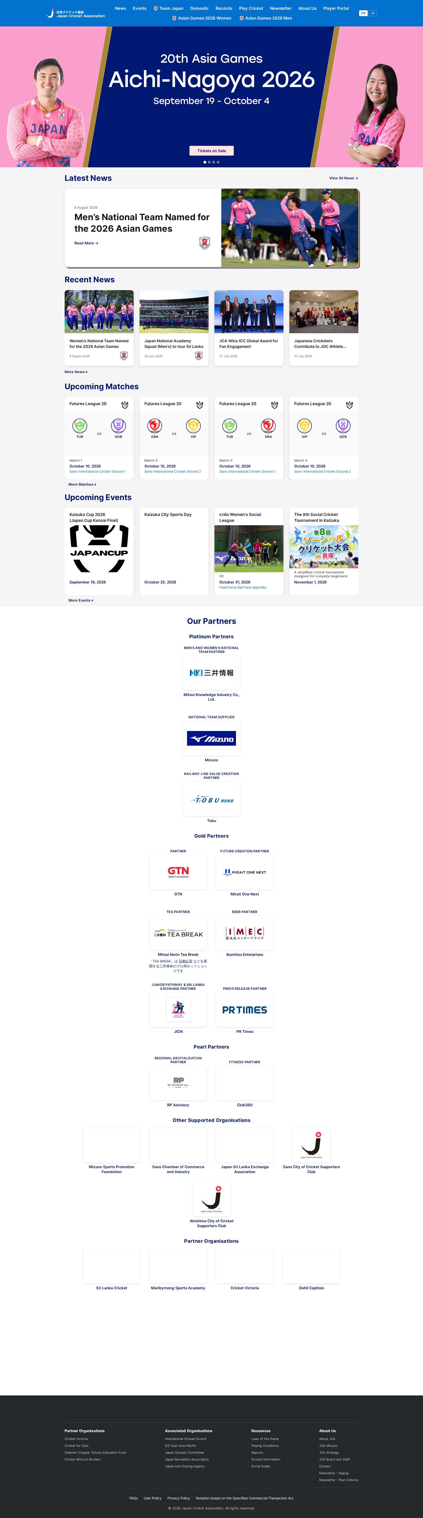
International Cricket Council (185, 1455)
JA (373, 13)
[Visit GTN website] (178, 872)
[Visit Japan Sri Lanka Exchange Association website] (244, 1145)
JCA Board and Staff (334, 1475)
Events (139, 8)
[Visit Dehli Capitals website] (311, 1266)
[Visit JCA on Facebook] (324, 1423)
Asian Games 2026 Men (268, 18)
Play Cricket (251, 8)
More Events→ (81, 600)
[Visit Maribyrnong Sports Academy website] (178, 1266)
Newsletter (281, 8)
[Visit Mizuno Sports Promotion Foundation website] (111, 1145)
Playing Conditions (265, 1461)
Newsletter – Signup (334, 1489)
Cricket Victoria (76, 1455)
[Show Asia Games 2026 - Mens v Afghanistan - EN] (213, 162)
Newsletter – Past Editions (338, 1496)
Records (224, 8)
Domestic (199, 8)
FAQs (133, 1514)
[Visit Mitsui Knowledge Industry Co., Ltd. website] (211, 673)
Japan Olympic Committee (184, 1468)
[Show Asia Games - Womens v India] (209, 162)
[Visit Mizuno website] (211, 738)
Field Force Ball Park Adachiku (243, 587)
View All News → (343, 178)
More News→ (76, 372)
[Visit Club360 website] (244, 1083)
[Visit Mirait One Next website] (244, 872)
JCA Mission (328, 1461)
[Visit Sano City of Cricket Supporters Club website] (311, 1145)
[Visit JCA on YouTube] (354, 1423)
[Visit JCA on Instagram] (343, 1423)
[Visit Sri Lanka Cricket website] (111, 1266)
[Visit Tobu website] (211, 799)
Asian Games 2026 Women (204, 18)
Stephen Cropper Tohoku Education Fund (95, 1468)
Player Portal (336, 8)
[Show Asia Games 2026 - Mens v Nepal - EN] (218, 162)
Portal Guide (260, 1482)
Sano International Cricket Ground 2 (172, 471)
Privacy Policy (178, 1514)
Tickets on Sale (211, 150)
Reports (257, 1468)
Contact (325, 1482)
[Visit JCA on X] (333, 1423)
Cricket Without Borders (83, 1475)
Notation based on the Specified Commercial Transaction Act (245, 1514)
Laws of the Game (265, 1455)
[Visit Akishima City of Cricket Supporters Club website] (211, 1199)
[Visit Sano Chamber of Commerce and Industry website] (178, 1145)
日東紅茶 (185, 961)
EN (363, 13)
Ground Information (265, 1475)
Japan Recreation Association (187, 1475)
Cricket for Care (76, 1461)
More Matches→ (83, 484)
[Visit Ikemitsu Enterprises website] (244, 933)
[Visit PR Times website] (244, 1010)
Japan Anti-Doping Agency (185, 1482)
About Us (307, 8)
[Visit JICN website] (178, 1010)
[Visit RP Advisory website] (178, 1083)
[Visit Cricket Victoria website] (244, 1266)
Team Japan (171, 8)
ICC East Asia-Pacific (180, 1461)
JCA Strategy (329, 1468)
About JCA (327, 1455)
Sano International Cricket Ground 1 (98, 471)
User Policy (153, 1514)
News (120, 8)
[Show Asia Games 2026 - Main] (204, 162)
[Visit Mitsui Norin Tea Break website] (178, 933)
